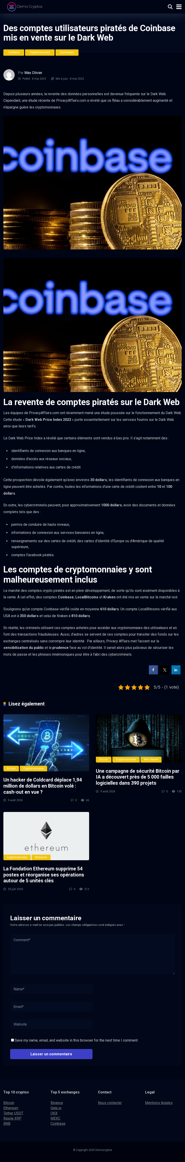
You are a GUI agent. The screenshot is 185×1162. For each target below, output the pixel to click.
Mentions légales (159, 1103)
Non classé (151, 759)
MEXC (55, 1118)
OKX (54, 1113)
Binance (57, 1103)
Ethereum (41, 857)
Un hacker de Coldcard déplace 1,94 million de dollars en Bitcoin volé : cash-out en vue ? (42, 786)
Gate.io (56, 1108)
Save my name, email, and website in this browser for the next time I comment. (76, 1040)
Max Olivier (33, 73)
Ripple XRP (12, 1118)
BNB (6, 1123)
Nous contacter (110, 1103)
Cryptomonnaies (40, 52)
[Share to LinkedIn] (175, 673)
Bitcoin (11, 768)
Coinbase (14, 52)
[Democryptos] (25, 6)
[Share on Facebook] (153, 673)
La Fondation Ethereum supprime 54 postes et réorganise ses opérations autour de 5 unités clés (43, 874)
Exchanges (67, 52)
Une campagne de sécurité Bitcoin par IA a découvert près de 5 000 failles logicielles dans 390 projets (137, 777)
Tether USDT (13, 1113)
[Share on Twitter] (164, 673)
